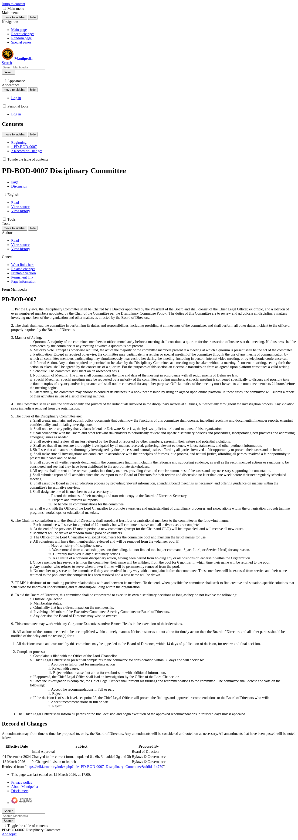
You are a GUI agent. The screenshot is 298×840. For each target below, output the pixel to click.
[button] (4, 8)
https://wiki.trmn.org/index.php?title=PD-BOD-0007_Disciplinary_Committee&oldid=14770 (95, 767)
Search (8, 72)
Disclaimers (19, 791)
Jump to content (13, 4)
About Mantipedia (24, 787)
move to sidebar (14, 17)
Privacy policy (21, 782)
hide (33, 17)
